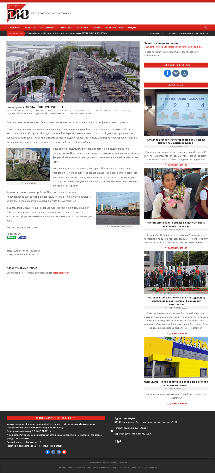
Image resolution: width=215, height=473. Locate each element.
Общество (63, 111)
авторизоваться (61, 272)
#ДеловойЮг (42, 113)
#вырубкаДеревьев (118, 111)
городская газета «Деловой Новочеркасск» (188, 33)
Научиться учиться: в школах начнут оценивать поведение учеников (176, 224)
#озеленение (57, 113)
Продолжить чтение (176, 165)
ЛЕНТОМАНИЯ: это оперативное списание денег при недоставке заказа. (176, 383)
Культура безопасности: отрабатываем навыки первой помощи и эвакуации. (176, 141)
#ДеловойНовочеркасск (20, 113)
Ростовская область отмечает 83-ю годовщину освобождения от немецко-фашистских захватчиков (176, 301)
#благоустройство (96, 111)
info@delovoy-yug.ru (142, 433)
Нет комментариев (81, 113)
